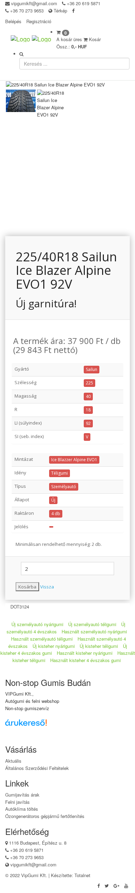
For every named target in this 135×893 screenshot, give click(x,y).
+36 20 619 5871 (83, 3)
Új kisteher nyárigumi (54, 646)
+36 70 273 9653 (27, 10)
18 (88, 410)
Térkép (59, 10)
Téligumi (59, 473)
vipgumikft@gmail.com (34, 3)
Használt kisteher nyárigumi (84, 653)
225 (89, 383)
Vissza (47, 587)
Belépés (13, 21)
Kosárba (27, 587)
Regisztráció (38, 21)
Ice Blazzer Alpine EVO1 (74, 460)
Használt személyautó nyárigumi (94, 631)
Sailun (91, 369)
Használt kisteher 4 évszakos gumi (85, 660)
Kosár (94, 39)
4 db (55, 514)
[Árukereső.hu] (36, 725)
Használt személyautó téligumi (42, 638)
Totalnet (82, 875)
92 (88, 423)
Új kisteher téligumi (99, 646)
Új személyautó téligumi (92, 624)
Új (53, 500)
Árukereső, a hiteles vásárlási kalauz (36, 735)
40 (88, 396)
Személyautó (63, 487)
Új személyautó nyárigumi (37, 624)
